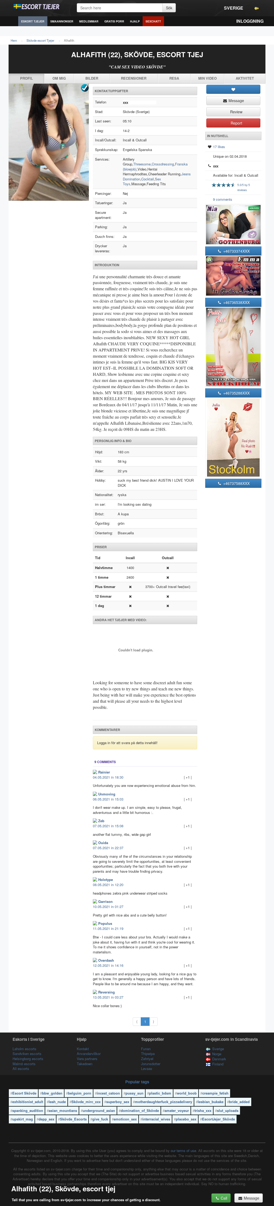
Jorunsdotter (150, 1063)
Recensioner (133, 78)
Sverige (233, 8)
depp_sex (46, 1119)
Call (223, 1198)
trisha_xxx (203, 1110)
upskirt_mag (22, 1119)
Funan (146, 1048)
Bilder (91, 78)
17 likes (219, 146)
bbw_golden (52, 1093)
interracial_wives (156, 1119)
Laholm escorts (24, 1048)
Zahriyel (147, 1058)
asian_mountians (63, 1110)
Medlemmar (88, 21)
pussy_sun (134, 1093)
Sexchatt (153, 21)
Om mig (59, 78)
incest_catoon (108, 1093)
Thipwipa (148, 1053)
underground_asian (99, 1110)
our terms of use (183, 1150)
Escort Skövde (24, 1093)
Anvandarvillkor (89, 1053)
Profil (26, 78)
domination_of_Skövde (140, 1110)
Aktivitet (245, 78)
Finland (217, 1063)
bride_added (239, 1101)
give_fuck (100, 1119)
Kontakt (83, 1048)
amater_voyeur (177, 1110)
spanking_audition (27, 1110)
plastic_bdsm (160, 1093)
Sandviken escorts (27, 1053)
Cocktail (147, 178)
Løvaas (146, 1068)
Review (235, 111)
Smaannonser (61, 21)
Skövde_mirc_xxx (86, 1101)
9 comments (222, 199)
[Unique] (49, 142)
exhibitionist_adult (27, 1101)
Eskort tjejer (32, 21)
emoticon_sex (125, 1119)
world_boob (187, 1093)
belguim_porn (79, 1093)
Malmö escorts (24, 1063)
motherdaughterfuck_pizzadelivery (163, 1101)
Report (236, 123)
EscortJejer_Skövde (218, 1119)
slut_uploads (227, 1110)
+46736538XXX (236, 302)
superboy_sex (117, 1101)
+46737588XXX (236, 483)
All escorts (21, 1068)
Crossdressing (163, 164)
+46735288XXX (236, 393)
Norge (216, 1053)
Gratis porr (114, 21)
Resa (174, 78)
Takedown (84, 1063)
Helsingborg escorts (28, 1058)
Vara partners (87, 1058)
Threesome (142, 164)
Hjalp (135, 21)
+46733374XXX (236, 251)
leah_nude (57, 1101)
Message (235, 100)
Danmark (219, 1058)
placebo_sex (186, 1119)
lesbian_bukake (210, 1101)
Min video (207, 78)
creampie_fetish (215, 1093)
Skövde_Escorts (73, 1119)
